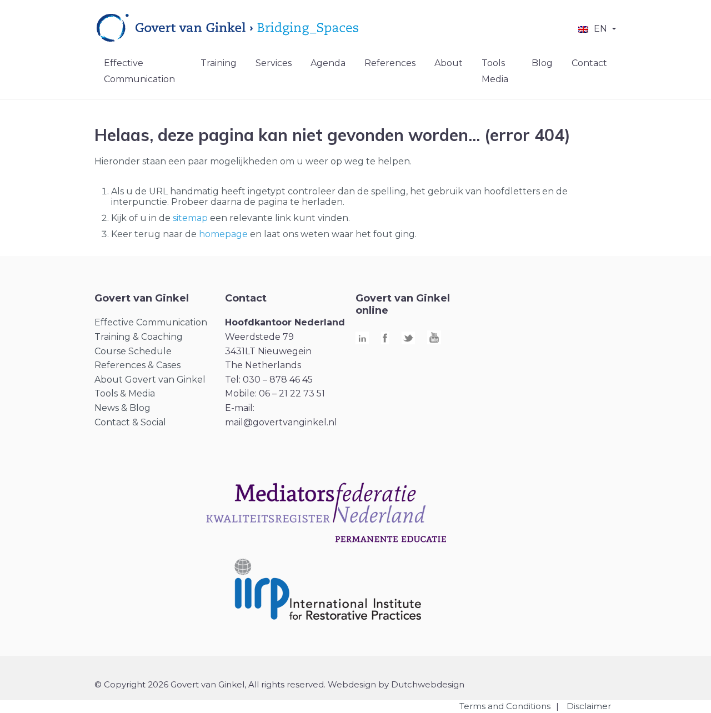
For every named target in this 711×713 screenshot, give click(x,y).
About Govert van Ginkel (150, 379)
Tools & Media (124, 393)
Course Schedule (133, 351)
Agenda (328, 63)
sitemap (190, 218)
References (389, 63)
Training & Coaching (138, 337)
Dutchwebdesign (427, 684)
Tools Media (495, 71)
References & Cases (137, 365)
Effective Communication (139, 71)
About (448, 63)
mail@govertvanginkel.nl (281, 422)
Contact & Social (130, 422)
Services (274, 63)
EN (600, 28)
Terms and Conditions (504, 706)
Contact (589, 63)
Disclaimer (589, 706)
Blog (542, 63)
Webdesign (352, 684)
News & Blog (122, 408)
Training (219, 63)
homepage (223, 234)
